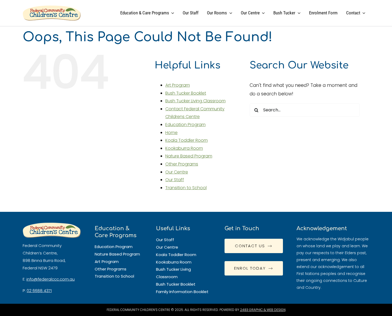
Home (171, 132)
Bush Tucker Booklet (185, 93)
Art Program (177, 85)
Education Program (185, 124)
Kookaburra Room (184, 148)
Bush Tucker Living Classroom (195, 101)
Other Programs (181, 164)
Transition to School (186, 188)
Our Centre (176, 172)
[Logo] (52, 7)
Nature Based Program (188, 156)
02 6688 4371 (39, 290)
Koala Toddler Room (186, 140)
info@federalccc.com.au (50, 279)
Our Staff (174, 180)
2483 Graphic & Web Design (263, 309)
